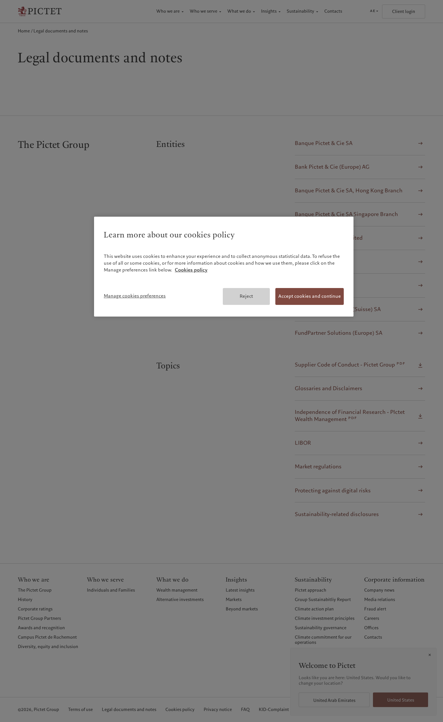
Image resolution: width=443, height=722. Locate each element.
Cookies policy (191, 270)
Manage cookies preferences (135, 296)
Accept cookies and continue (309, 296)
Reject (246, 296)
